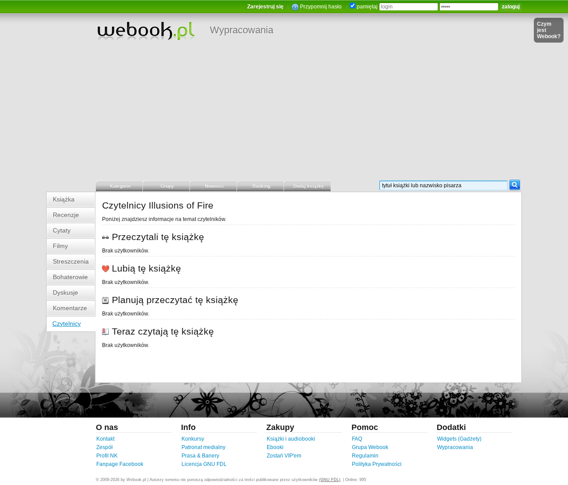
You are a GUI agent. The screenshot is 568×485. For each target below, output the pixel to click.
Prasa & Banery (200, 456)
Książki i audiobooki (291, 439)
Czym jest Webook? (548, 30)
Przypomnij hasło (321, 7)
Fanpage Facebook (119, 464)
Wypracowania (241, 29)
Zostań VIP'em (284, 456)
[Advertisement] (284, 113)
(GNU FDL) (329, 479)
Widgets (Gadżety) (459, 439)
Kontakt (105, 439)
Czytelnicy (66, 323)
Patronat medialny (203, 447)
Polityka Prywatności (377, 464)
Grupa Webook (370, 447)
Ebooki (275, 447)
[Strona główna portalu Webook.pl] (145, 30)
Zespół (104, 447)
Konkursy (192, 439)
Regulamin (365, 456)
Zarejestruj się (265, 7)
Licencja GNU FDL (204, 464)
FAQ (357, 439)
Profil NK (107, 456)
